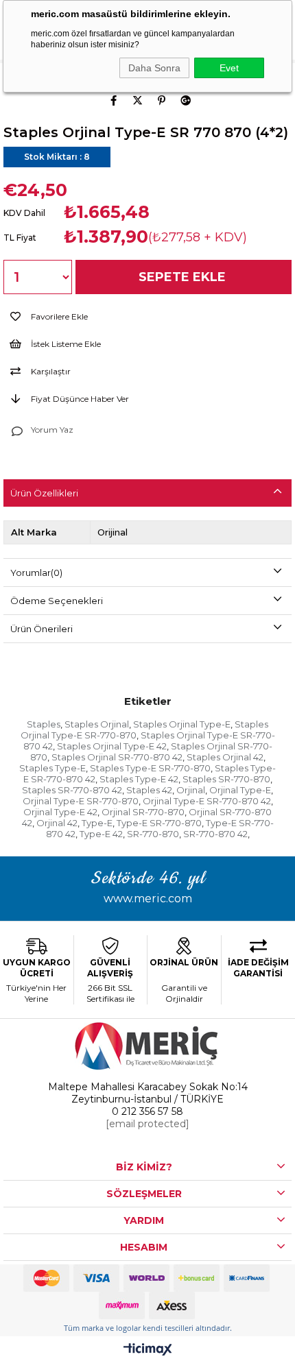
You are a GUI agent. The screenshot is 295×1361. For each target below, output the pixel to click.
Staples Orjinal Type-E (182, 724)
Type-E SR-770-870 (159, 822)
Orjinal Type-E (240, 789)
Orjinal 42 (57, 822)
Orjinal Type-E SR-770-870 (81, 800)
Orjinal (190, 789)
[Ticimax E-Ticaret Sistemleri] (147, 1350)
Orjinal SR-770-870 (143, 811)
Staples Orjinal (96, 724)
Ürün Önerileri (41, 628)
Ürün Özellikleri (44, 492)
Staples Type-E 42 (138, 778)
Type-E (97, 822)
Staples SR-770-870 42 (72, 789)
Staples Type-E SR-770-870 (150, 767)
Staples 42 (149, 789)
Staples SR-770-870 (226, 778)
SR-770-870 (153, 833)
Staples (43, 724)
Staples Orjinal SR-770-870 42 (116, 756)
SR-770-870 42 (215, 833)
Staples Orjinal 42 (225, 756)
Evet (229, 67)
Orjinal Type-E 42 (60, 811)
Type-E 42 (101, 833)
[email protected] (147, 1124)
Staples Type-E (52, 767)
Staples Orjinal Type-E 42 (112, 745)
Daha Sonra (154, 67)
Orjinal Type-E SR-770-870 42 (207, 800)
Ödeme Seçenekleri (56, 600)
